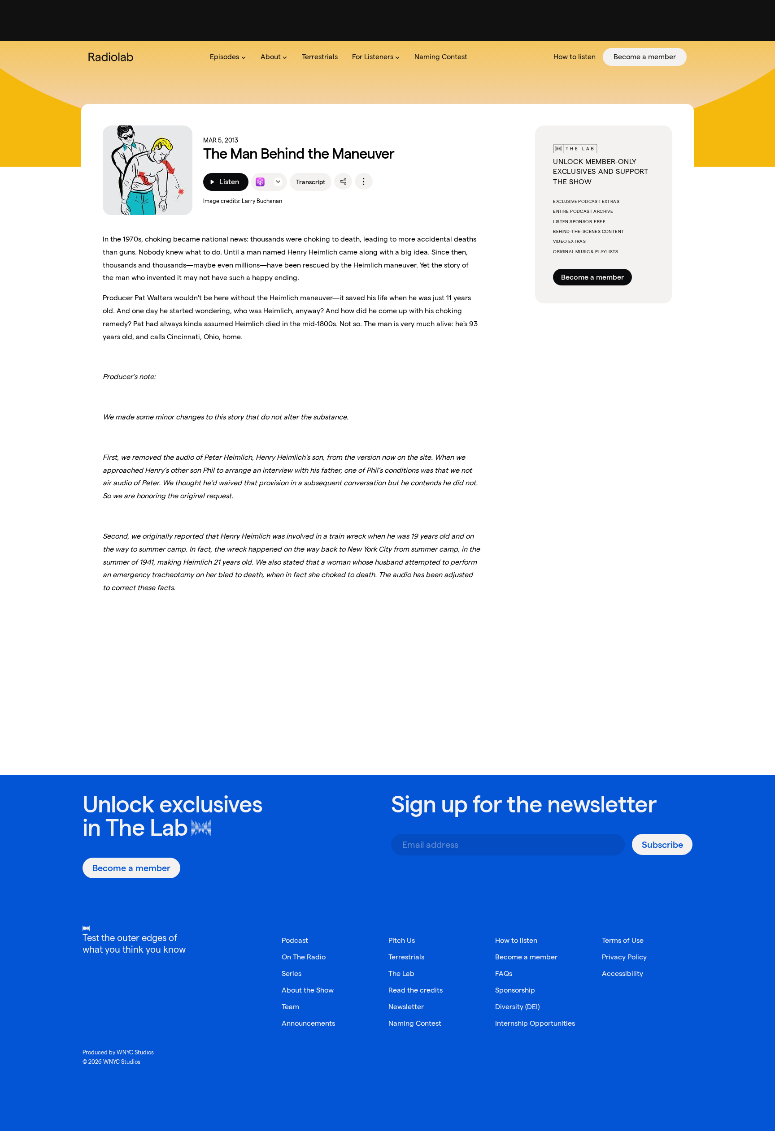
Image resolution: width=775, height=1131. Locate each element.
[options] (364, 181)
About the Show (308, 990)
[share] (343, 181)
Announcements (308, 1023)
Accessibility (622, 973)
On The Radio (304, 957)
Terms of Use (623, 940)
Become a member (592, 277)
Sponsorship (515, 990)
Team (290, 1006)
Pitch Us (401, 940)
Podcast (295, 940)
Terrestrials (406, 957)
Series (291, 973)
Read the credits (415, 990)
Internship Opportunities (535, 1023)
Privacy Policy (624, 957)
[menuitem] (228, 57)
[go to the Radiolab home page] (112, 56)
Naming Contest (414, 1023)
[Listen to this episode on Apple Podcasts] (260, 182)
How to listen (516, 940)
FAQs (503, 973)
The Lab (146, 827)
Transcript (310, 182)
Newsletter (406, 1006)
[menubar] (445, 57)
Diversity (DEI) (517, 1006)
